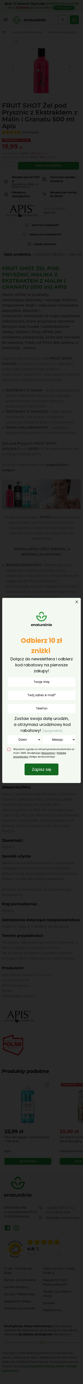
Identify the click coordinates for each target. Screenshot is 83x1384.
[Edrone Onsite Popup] (41, 692)
